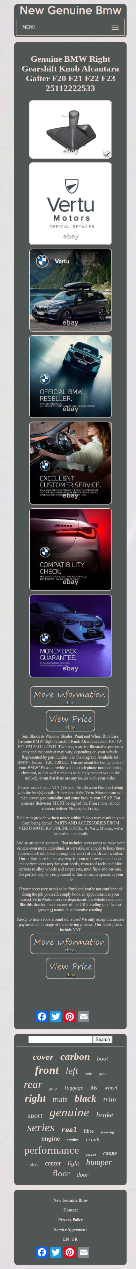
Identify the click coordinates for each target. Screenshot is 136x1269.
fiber (33, 1164)
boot (102, 1058)
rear (33, 1084)
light (73, 1163)
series (40, 1127)
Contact (70, 1210)
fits (93, 1088)
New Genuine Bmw (70, 1200)
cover (43, 1057)
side (88, 1073)
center (53, 1163)
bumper (99, 1162)
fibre (89, 1131)
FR (75, 1239)
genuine (69, 1112)
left (72, 1070)
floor (61, 1173)
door (83, 1174)
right (35, 1098)
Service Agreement (70, 1229)
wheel (110, 1088)
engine (50, 1138)
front (47, 1070)
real (69, 1130)
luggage (73, 1088)
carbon (75, 1056)
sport (35, 1115)
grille (53, 1089)
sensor (91, 1154)
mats (60, 1099)
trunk (92, 1139)
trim (109, 1099)
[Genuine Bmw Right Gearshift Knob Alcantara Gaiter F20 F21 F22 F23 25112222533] (70, 130)
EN (66, 1239)
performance (51, 1150)
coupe (110, 1153)
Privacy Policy (70, 1219)
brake (104, 1115)
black (85, 1098)
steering (107, 1132)
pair (102, 1073)
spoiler (72, 1139)
